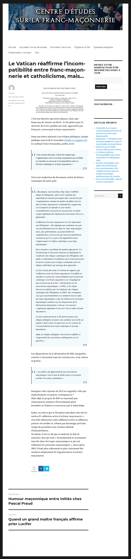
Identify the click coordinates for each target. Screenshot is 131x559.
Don (37, 52)
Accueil (12, 47)
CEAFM (11, 93)
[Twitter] (46, 468)
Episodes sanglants (103, 47)
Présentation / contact (19, 52)
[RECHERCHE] (120, 196)
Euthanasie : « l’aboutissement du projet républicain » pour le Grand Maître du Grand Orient (109, 141)
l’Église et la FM (82, 47)
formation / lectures (60, 47)
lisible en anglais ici (75, 140)
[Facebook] (41, 468)
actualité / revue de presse (33, 47)
